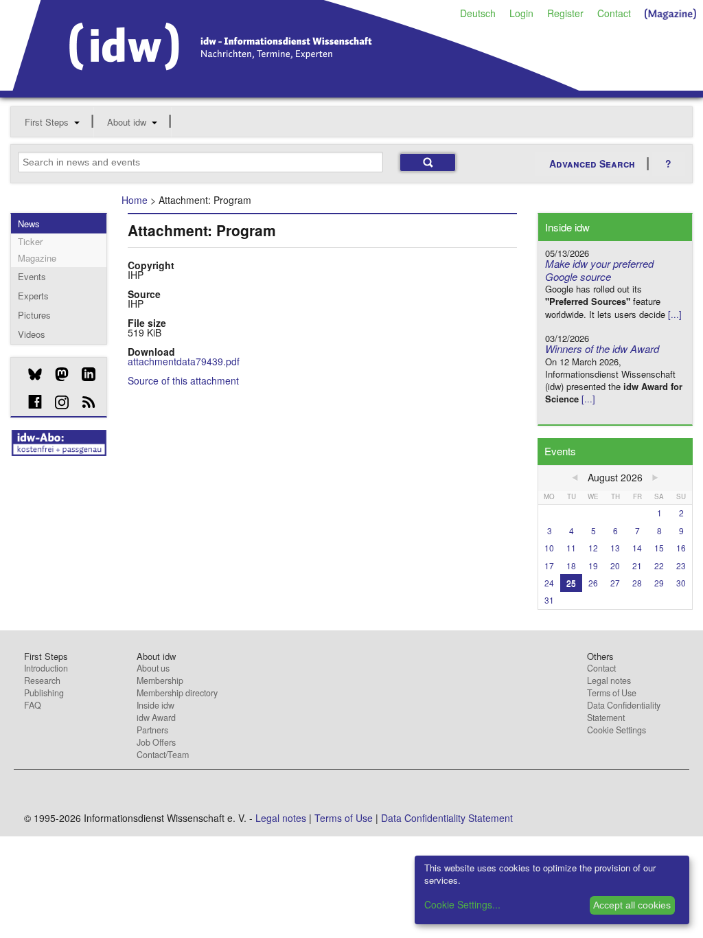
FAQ (32, 705)
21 (637, 565)
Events (32, 276)
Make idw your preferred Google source (599, 270)
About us (153, 668)
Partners (152, 730)
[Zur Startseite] (296, 86)
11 (571, 547)
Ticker (30, 241)
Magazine (37, 257)
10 (549, 547)
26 (593, 582)
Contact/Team (163, 754)
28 (637, 582)
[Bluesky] (30, 374)
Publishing (44, 693)
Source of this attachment (183, 380)
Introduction (46, 668)
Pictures (34, 314)
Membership (160, 680)
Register (565, 13)
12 (593, 547)
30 (681, 582)
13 (615, 547)
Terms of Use (611, 693)
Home (135, 200)
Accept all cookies (632, 905)
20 (615, 565)
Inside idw (155, 705)
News (29, 223)
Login (521, 13)
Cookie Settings (616, 730)
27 (615, 582)
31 (549, 600)
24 (549, 582)
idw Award (156, 717)
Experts (33, 295)
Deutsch (478, 13)
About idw (126, 121)
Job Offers (156, 742)
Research (42, 680)
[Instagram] (57, 402)
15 (659, 547)
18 (571, 565)
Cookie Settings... (462, 904)
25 (571, 582)
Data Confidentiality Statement (623, 711)
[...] (675, 314)
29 (659, 582)
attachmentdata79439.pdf (184, 361)
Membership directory (177, 693)
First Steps (47, 121)
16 (681, 547)
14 (637, 547)
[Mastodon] (57, 374)
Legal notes (609, 680)
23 (681, 565)
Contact (614, 13)
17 (549, 565)
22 (659, 565)
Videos (31, 334)
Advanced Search (592, 163)
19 (593, 565)
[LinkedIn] (83, 374)
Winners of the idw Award (602, 348)
